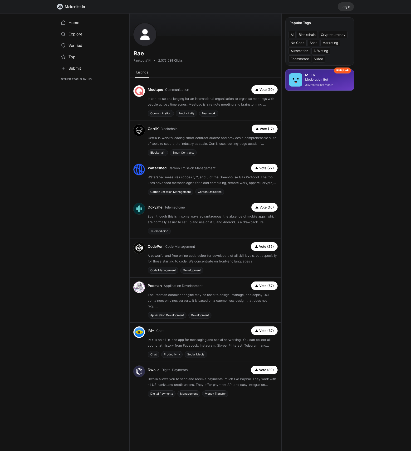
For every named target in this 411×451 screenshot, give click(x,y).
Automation (299, 51)
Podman (155, 285)
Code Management (163, 270)
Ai (292, 35)
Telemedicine (159, 231)
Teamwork (209, 113)
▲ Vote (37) (264, 331)
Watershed (157, 168)
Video (318, 59)
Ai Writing (320, 51)
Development (192, 270)
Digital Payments (161, 393)
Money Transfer (215, 393)
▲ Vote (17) (264, 129)
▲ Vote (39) (264, 370)
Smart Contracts (183, 152)
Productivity (186, 113)
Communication (160, 113)
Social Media (196, 354)
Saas (313, 43)
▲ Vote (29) (264, 246)
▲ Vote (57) (264, 286)
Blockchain (157, 152)
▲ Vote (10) (264, 89)
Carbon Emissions (209, 192)
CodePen (155, 246)
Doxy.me (155, 207)
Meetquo (155, 89)
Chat (153, 354)
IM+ (151, 330)
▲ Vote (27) (264, 168)
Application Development (167, 315)
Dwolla (154, 370)
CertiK (153, 128)
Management (189, 393)
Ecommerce (300, 59)
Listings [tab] (142, 72)
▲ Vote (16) (264, 207)
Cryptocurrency (333, 35)
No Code (297, 43)
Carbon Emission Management (170, 192)
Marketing (330, 43)
